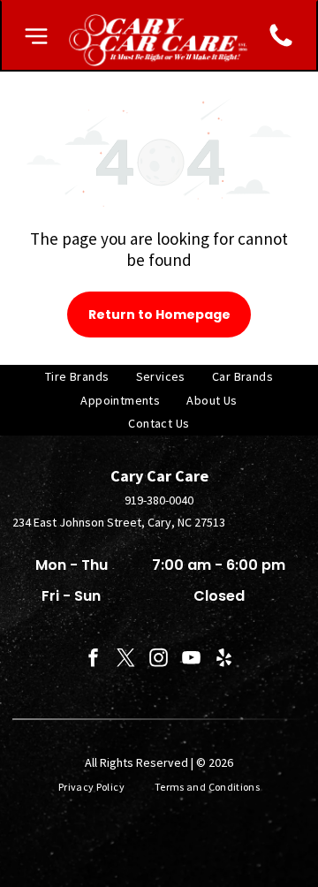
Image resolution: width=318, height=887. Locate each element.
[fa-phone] (281, 45)
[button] (36, 36)
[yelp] (224, 660)
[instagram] (159, 660)
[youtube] (192, 660)
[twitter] (126, 660)
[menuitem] (77, 377)
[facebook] (94, 660)
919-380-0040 (159, 500)
